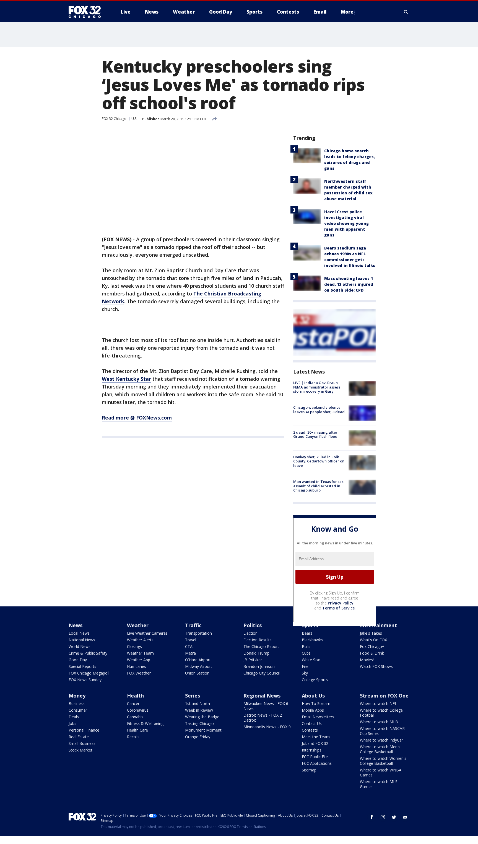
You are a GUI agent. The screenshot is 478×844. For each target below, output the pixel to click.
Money (77, 695)
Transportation (198, 633)
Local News (79, 633)
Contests (310, 730)
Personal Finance (84, 730)
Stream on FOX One (384, 695)
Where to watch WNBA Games (380, 772)
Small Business (82, 743)
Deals (74, 716)
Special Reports (82, 666)
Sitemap (309, 770)
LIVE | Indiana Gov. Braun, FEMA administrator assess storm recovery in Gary (316, 387)
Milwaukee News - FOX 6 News (265, 706)
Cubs (306, 653)
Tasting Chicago (199, 723)
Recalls (133, 736)
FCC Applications (317, 763)
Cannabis (135, 716)
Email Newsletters (318, 716)
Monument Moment (203, 730)
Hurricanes (136, 666)
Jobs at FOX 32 (315, 743)
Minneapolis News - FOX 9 (267, 726)
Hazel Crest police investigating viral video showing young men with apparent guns (346, 223)
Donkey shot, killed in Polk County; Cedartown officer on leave (318, 461)
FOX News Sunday (85, 679)
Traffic (193, 625)
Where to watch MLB (379, 721)
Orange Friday (197, 736)
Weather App (138, 659)
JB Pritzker (252, 659)
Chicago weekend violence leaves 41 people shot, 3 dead (319, 409)
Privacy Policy (341, 603)
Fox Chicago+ (372, 646)
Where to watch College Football (381, 712)
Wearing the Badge (202, 716)
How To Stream (316, 703)
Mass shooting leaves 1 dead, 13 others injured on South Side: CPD (348, 284)
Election (250, 633)
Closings (134, 646)
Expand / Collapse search (406, 12)
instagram (382, 817)
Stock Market (80, 750)
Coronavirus (138, 710)
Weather (138, 625)
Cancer (133, 703)
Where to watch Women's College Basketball (383, 761)
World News (79, 646)
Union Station (197, 673)
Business (77, 703)
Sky (305, 673)
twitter (393, 817)
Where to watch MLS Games (379, 784)
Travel (190, 639)
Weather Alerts (140, 639)
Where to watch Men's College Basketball (380, 749)
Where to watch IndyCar (381, 740)
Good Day (78, 659)
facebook (371, 817)
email (405, 817)
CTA (189, 646)
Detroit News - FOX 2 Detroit (262, 717)
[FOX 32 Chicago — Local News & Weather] (87, 12)
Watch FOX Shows (376, 666)
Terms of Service (338, 608)
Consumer (78, 710)
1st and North (197, 703)
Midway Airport (198, 666)
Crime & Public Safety (88, 653)
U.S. (134, 118)
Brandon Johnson (259, 666)
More (347, 12)
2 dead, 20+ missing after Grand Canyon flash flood (315, 434)
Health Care (137, 730)
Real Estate (79, 736)
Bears (307, 633)
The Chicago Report (261, 646)
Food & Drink (372, 653)
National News (82, 639)
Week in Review (199, 710)
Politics (252, 625)
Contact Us (312, 723)
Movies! (367, 659)
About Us (313, 695)
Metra (190, 653)
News (75, 625)
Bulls (306, 646)
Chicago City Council (261, 673)
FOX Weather (139, 673)
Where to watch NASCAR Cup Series (382, 731)
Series (192, 695)
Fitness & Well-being (145, 723)
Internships (311, 750)
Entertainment (378, 625)
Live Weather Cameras (147, 633)
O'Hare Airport (198, 659)
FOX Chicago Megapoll (89, 673)
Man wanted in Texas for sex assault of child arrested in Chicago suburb (318, 486)
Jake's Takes (371, 633)
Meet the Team (316, 736)
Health (135, 695)
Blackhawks (312, 639)
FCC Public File (315, 756)
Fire (305, 666)
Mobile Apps (313, 710)
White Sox (311, 659)
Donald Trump (256, 653)
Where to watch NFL (378, 703)
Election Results (257, 639)
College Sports (315, 679)
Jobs (72, 723)
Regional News (261, 695)
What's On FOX (373, 639)
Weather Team (140, 653)
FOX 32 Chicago (114, 118)
